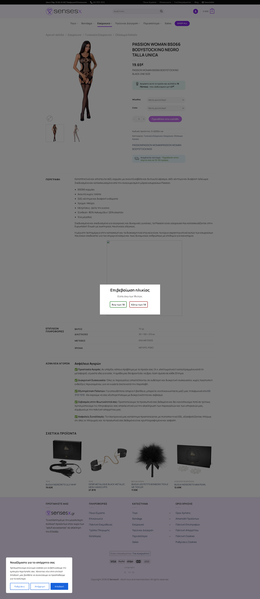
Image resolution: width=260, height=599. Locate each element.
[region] (39, 575)
